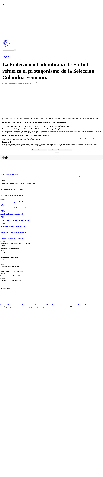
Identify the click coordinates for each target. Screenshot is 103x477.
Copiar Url (57, 152)
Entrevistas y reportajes (7, 46)
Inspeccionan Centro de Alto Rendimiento (13, 232)
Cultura (4, 44)
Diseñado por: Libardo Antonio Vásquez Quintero (40, 307)
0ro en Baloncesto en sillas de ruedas (11, 195)
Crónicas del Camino (7, 45)
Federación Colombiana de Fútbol (39, 149)
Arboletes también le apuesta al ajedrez (12, 202)
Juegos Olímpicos (52, 149)
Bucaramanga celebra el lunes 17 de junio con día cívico (45, 304)
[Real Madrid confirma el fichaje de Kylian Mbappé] (81, 302)
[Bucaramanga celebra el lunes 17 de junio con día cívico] (46, 302)
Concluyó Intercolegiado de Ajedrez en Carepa (14, 208)
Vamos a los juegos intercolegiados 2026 (12, 226)
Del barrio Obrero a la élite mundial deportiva (14, 220)
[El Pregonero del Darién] (32, 26)
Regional (4, 41)
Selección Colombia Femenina (65, 149)
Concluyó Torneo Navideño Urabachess (12, 238)
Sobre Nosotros (6, 47)
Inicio (4, 53)
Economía (5, 42)
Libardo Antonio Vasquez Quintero (9, 174)
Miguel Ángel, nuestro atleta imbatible (12, 214)
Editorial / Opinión (6, 43)
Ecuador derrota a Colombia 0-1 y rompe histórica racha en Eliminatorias (13, 304)
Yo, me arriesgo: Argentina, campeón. (12, 189)
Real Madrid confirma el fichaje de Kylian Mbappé (79, 304)
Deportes (7, 53)
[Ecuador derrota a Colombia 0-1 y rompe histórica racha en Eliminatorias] (12, 302)
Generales (5, 40)
